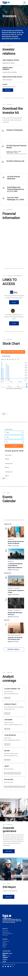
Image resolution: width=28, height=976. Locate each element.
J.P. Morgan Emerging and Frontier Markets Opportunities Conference (15, 565)
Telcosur (4, 945)
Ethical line (5, 935)
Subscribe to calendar (13, 649)
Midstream (5, 944)
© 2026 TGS (13, 964)
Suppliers (5, 957)
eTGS (4, 961)
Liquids (4, 942)
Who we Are (5, 930)
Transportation (6, 941)
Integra (4, 946)
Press (4, 955)
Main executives (6, 932)
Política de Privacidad (6, 964)
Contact (5, 959)
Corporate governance (8, 933)
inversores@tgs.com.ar (9, 86)
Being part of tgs (7, 953)
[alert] (14, 520)
